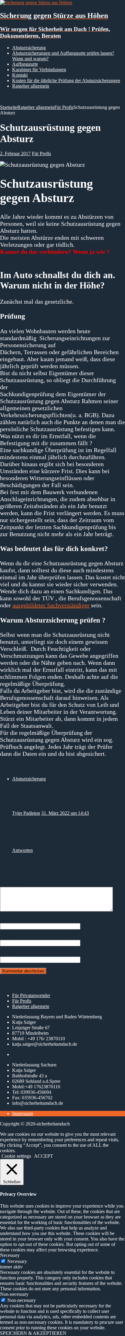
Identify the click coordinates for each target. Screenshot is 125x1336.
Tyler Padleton (26, 813)
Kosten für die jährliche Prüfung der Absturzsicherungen (66, 80)
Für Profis (41, 153)
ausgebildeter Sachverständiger (51, 605)
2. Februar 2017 (15, 153)
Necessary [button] (10, 1255)
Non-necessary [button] (14, 1294)
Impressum (22, 1113)
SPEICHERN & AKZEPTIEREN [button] (33, 1333)
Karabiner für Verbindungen (39, 69)
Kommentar (11, 884)
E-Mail (6, 937)
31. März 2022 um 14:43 (65, 813)
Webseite (8, 953)
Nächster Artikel (15, 789)
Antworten (22, 850)
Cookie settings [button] (16, 1156)
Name (6, 920)
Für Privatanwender (31, 995)
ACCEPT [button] (43, 1156)
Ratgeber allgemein (30, 86)
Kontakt (20, 75)
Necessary (17, 1261)
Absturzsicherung (29, 47)
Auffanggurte (25, 64)
